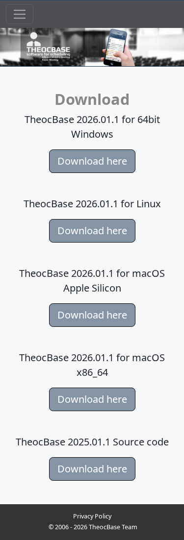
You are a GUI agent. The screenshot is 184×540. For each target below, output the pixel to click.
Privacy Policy (92, 516)
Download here (92, 161)
